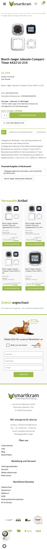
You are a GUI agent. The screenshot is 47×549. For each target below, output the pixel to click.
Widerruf (5, 493)
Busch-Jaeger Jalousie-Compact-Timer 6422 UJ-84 (11, 271)
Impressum (5, 490)
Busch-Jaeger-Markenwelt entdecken (17, 179)
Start (2, 13)
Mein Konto (6, 475)
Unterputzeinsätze (25, 13)
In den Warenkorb (27, 115)
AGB (3, 496)
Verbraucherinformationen (12, 499)
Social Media (6, 455)
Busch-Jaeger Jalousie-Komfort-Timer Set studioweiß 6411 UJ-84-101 (34, 226)
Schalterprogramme (11, 13)
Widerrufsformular (9, 472)
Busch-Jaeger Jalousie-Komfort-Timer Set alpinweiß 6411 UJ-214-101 (11, 226)
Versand (7, 79)
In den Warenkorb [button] (12, 244)
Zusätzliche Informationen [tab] (20, 132)
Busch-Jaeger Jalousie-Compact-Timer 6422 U (33, 270)
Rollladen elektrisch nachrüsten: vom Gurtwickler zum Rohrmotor (22, 172)
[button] (4, 546)
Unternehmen (7, 445)
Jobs (3, 448)
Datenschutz (6, 487)
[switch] (5, 538)
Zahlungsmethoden (9, 466)
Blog (3, 452)
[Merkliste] (35, 3)
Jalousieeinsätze (37, 13)
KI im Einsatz (6, 502)
